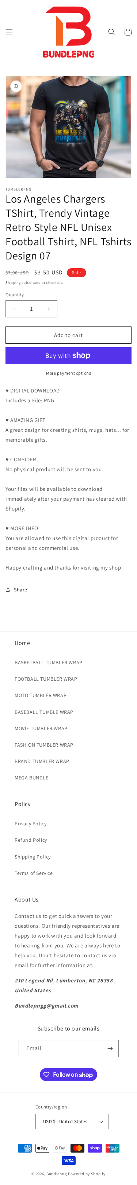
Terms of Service (34, 873)
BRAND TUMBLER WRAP (42, 761)
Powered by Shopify (87, 1173)
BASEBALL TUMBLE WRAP (44, 712)
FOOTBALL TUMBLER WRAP (46, 679)
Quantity (14, 295)
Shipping (13, 282)
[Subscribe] (110, 1048)
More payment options (68, 373)
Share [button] (20, 589)
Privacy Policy (30, 823)
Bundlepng (56, 1173)
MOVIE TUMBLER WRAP (41, 728)
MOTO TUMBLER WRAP (40, 695)
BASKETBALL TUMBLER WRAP (49, 662)
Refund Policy (31, 840)
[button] (9, 32)
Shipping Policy (33, 856)
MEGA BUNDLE (32, 777)
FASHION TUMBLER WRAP (44, 745)
